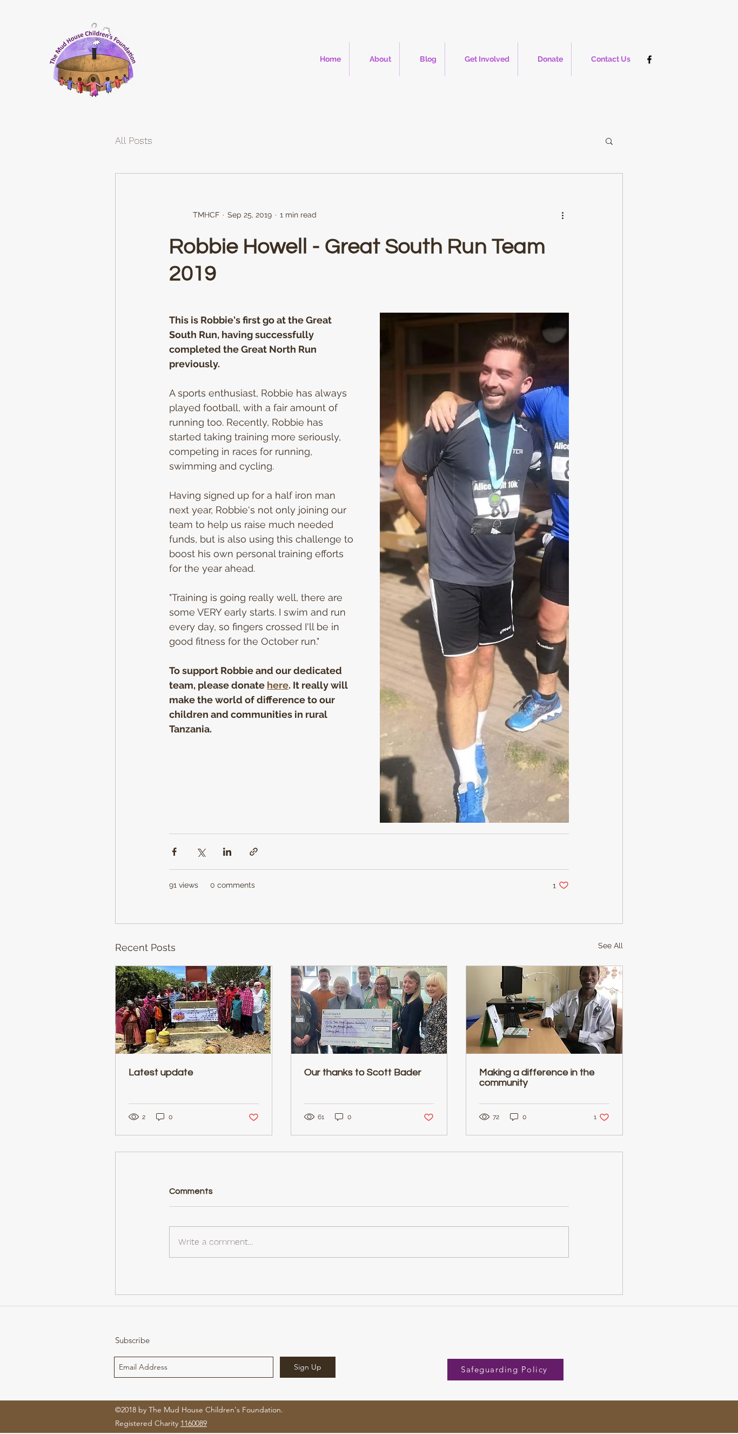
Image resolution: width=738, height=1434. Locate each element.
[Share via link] (254, 852)
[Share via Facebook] (174, 852)
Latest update (161, 1072)
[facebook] (649, 59)
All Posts (133, 140)
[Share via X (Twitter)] (201, 852)
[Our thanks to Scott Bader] (369, 1010)
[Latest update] (194, 1010)
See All (610, 945)
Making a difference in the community (537, 1077)
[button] (609, 140)
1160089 (193, 1423)
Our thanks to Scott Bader (362, 1072)
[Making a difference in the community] (544, 1010)
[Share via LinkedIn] (227, 852)
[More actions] (562, 214)
